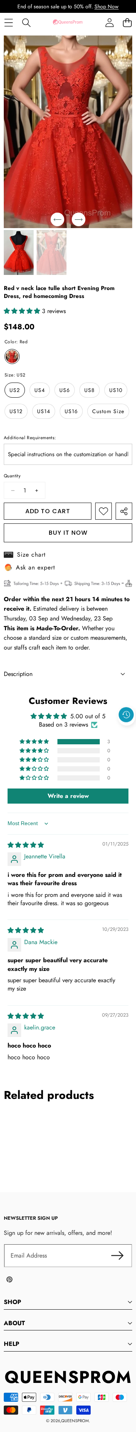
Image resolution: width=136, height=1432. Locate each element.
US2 (14, 390)
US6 (64, 390)
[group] (19, 252)
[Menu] (8, 22)
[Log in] (109, 22)
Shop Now (106, 6)
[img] (26, 845)
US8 (89, 390)
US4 (39, 390)
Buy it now (68, 532)
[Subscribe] (117, 1255)
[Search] (26, 22)
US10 (115, 390)
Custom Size (108, 411)
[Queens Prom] (67, 22)
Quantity (12, 475)
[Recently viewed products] (126, 714)
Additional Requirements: (30, 437)
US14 (43, 411)
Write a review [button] (68, 796)
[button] (127, 22)
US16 (71, 411)
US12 (16, 411)
